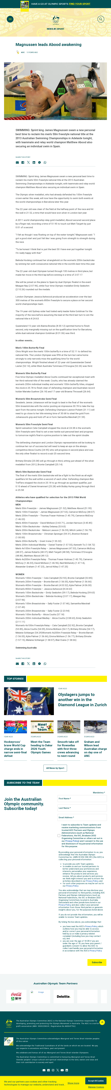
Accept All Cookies (96, 1081)
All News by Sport (55, 768)
